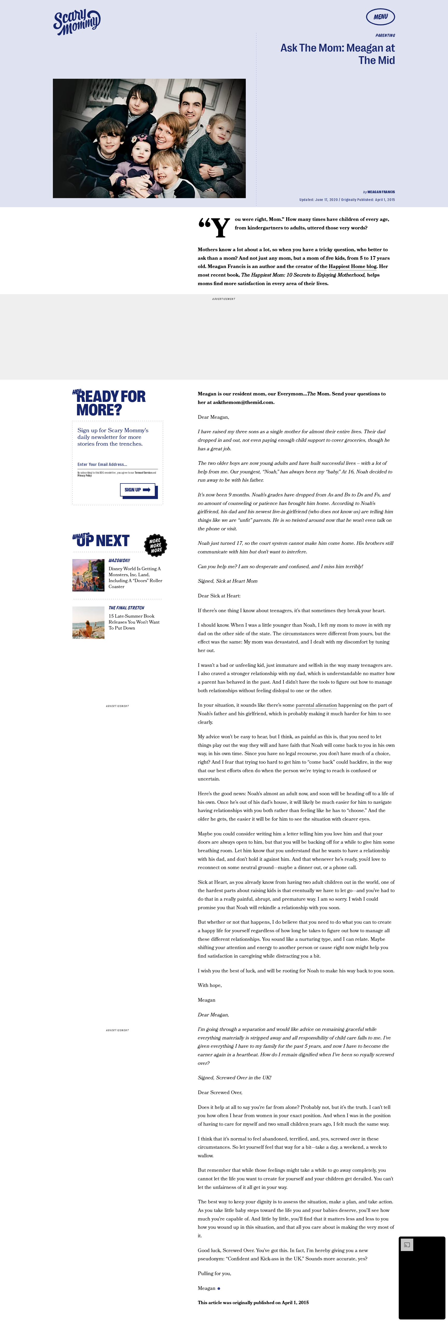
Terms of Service (143, 472)
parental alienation (316, 705)
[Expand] (404, 1241)
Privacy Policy (85, 475)
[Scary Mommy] (77, 22)
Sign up (133, 490)
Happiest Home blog (352, 266)
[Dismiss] (440, 1241)
